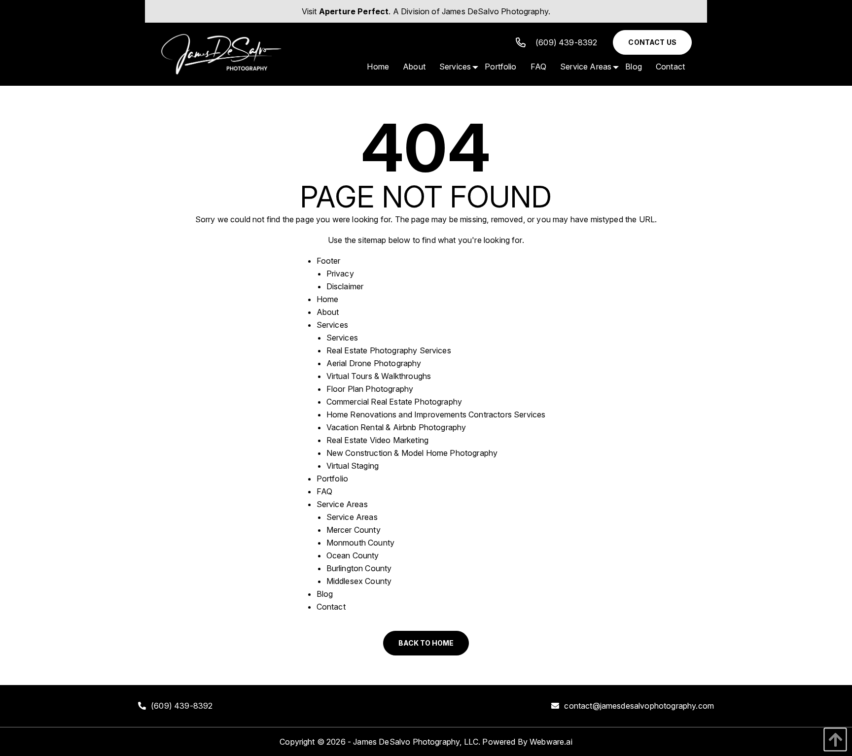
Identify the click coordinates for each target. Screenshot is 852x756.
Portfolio (332, 478)
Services (332, 325)
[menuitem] (378, 66)
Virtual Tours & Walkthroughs (378, 376)
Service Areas (342, 504)
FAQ (324, 491)
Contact (331, 607)
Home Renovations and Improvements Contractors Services (436, 414)
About (328, 312)
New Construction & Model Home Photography (412, 453)
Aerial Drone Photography (374, 363)
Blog (325, 594)
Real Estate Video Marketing (377, 440)
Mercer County (353, 530)
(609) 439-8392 (566, 42)
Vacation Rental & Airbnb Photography (396, 427)
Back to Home (426, 643)
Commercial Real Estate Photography (394, 402)
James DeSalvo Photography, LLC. (416, 742)
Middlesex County (359, 581)
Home (328, 299)
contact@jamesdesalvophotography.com (639, 706)
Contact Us (652, 42)
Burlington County (359, 568)
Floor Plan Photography (370, 389)
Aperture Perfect (354, 11)
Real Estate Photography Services (388, 350)
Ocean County (352, 555)
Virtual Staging (352, 466)
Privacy (340, 273)
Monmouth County (360, 543)
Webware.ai (551, 742)
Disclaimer (345, 286)
